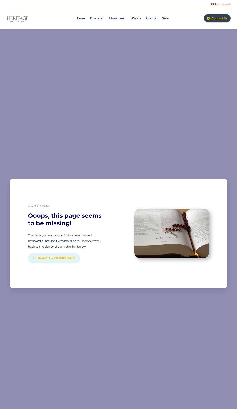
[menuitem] (80, 18)
